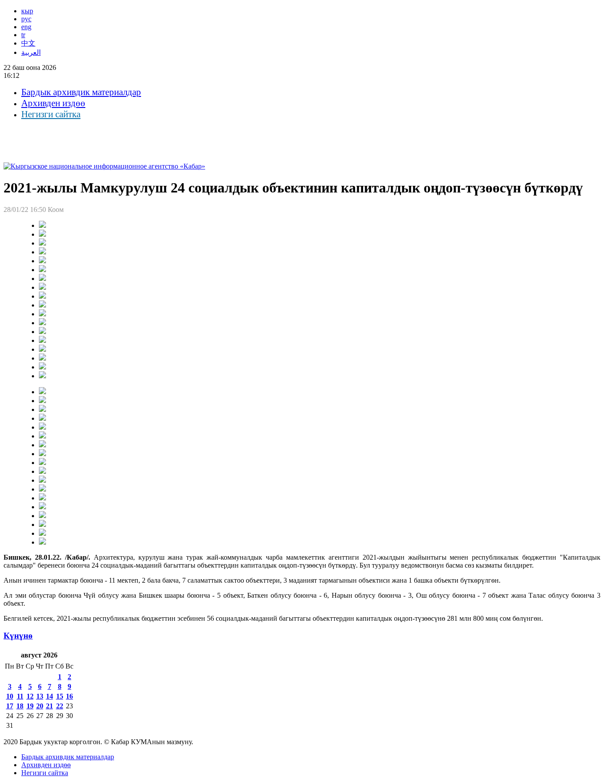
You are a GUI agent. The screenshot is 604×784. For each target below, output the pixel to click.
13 (39, 696)
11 (20, 696)
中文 (28, 43)
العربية (31, 52)
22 (59, 706)
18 (19, 706)
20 (39, 706)
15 (59, 696)
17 (9, 706)
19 (30, 706)
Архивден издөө (53, 103)
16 (69, 696)
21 (49, 706)
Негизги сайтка (50, 114)
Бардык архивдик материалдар (81, 92)
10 (9, 696)
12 (30, 696)
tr (23, 34)
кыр (27, 11)
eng (26, 27)
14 (49, 696)
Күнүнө (18, 635)
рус (26, 19)
